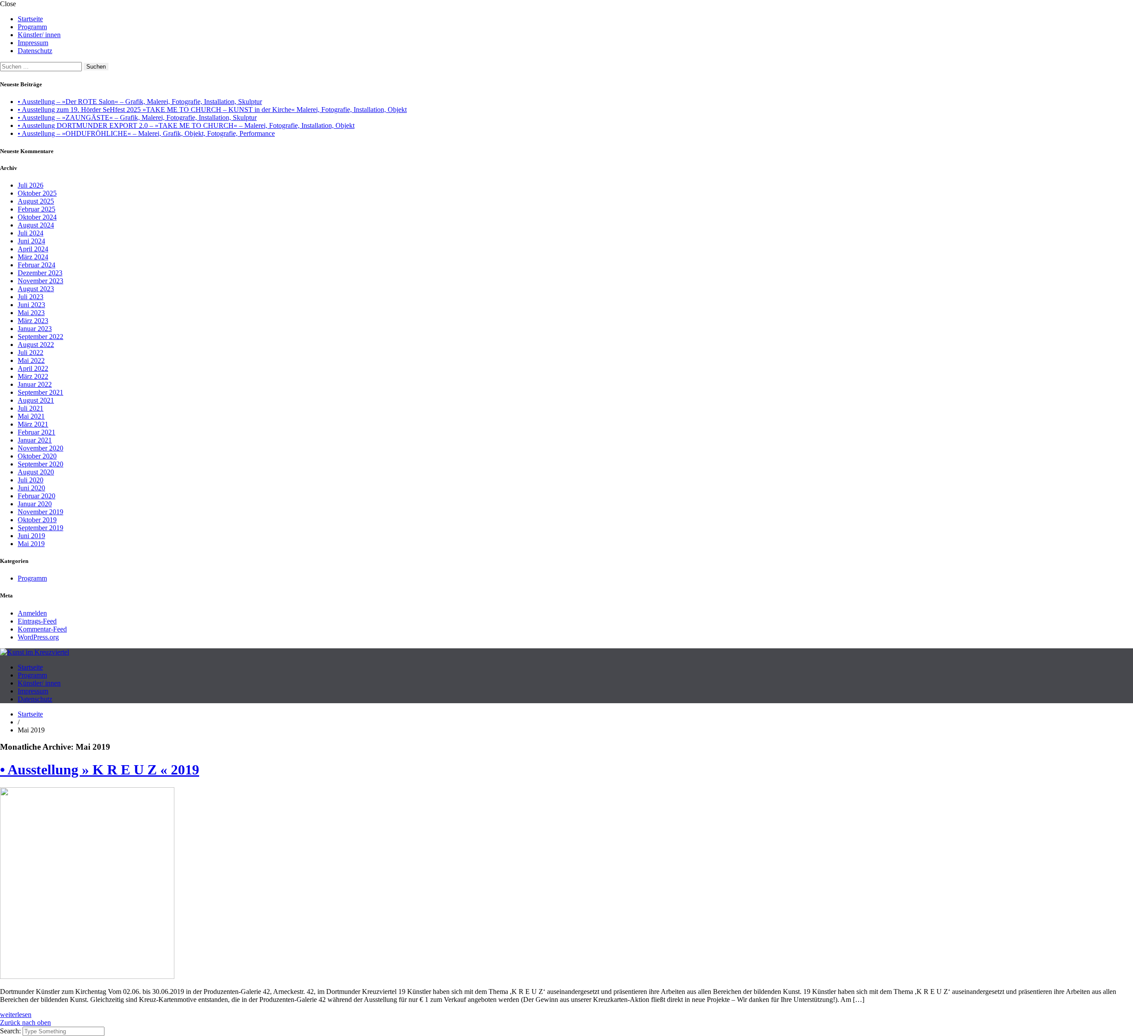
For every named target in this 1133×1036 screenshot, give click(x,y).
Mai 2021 (31, 416)
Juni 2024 (31, 241)
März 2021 (33, 424)
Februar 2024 (36, 265)
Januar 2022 (35, 384)
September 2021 (40, 392)
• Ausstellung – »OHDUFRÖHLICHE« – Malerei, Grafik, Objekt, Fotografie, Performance (146, 133)
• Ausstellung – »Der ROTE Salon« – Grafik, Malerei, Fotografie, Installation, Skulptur (140, 101)
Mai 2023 (31, 312)
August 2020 (36, 472)
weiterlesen (15, 1014)
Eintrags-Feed (37, 621)
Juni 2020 (31, 488)
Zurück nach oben (25, 1022)
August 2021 (36, 400)
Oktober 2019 (37, 520)
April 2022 (33, 368)
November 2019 (40, 512)
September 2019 (40, 527)
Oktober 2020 (37, 456)
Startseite (30, 19)
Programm (32, 27)
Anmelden (32, 613)
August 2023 (36, 289)
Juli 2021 (30, 408)
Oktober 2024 (37, 217)
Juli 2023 (30, 296)
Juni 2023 (31, 304)
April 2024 (33, 249)
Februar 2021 (36, 432)
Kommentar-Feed (42, 629)
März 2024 (33, 257)
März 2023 (33, 320)
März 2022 (33, 376)
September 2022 (40, 336)
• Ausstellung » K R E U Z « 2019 (99, 770)
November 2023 (40, 281)
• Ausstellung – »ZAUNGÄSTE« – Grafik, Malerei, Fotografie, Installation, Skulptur (137, 117)
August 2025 (36, 201)
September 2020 (40, 464)
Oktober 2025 (37, 193)
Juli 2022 (30, 352)
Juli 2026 (30, 185)
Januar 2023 (35, 328)
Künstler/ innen (39, 35)
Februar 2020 (36, 496)
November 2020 (40, 448)
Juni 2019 (31, 535)
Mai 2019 (31, 543)
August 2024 (36, 225)
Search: (11, 1031)
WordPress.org (38, 637)
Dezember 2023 (40, 273)
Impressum (33, 42)
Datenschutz (35, 50)
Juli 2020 (30, 480)
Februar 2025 (36, 209)
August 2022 (36, 344)
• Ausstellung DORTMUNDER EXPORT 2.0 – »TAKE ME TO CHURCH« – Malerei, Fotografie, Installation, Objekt (186, 125)
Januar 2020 (35, 504)
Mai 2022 (31, 360)
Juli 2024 (30, 233)
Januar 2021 (35, 440)
